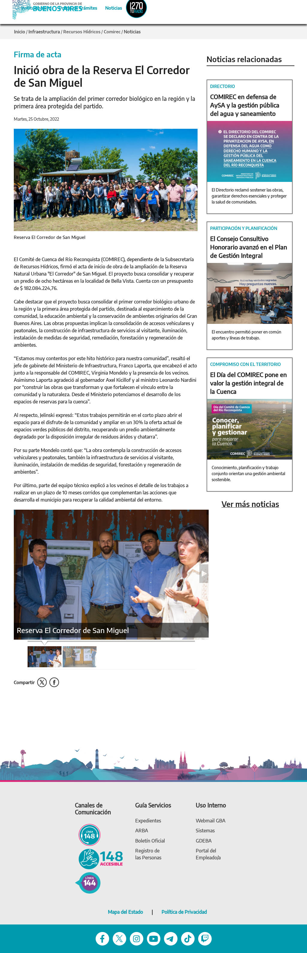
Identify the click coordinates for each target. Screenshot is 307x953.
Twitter (42, 682)
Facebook (54, 682)
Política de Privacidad (184, 912)
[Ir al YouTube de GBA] (153, 938)
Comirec (112, 31)
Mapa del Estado (125, 912)
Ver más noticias (250, 504)
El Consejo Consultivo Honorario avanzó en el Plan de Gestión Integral (248, 247)
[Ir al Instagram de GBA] (136, 938)
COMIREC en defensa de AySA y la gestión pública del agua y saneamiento (244, 105)
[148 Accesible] (99, 858)
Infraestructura (44, 31)
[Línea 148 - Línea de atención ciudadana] (87, 834)
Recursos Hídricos (81, 31)
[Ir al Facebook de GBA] (102, 938)
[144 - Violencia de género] (87, 882)
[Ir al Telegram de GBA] (170, 938)
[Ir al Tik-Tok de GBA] (188, 938)
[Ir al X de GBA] (119, 938)
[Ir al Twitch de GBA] (205, 938)
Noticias (108, 7)
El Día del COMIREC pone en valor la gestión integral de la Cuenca (248, 383)
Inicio (19, 31)
